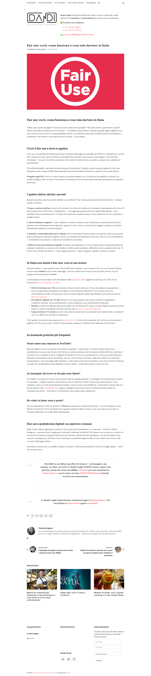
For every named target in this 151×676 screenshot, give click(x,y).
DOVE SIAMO (60, 3)
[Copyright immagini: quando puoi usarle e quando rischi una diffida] (33, 549)
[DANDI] (42, 19)
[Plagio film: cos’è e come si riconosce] (75, 579)
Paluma (68, 673)
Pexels (56, 388)
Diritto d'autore (98, 500)
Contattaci (83, 470)
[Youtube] (68, 659)
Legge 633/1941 (78, 280)
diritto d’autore (49, 473)
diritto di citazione (39, 297)
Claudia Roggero (45, 528)
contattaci (92, 503)
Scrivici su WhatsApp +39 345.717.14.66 (78, 35)
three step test (68, 320)
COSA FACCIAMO (45, 3)
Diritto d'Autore (41, 49)
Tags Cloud (52, 673)
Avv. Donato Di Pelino (73, 30)
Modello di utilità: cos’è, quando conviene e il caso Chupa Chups (109, 594)
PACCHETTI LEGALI (76, 3)
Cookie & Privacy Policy (41, 673)
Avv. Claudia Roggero (73, 27)
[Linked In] (62, 659)
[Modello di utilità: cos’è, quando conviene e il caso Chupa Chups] (109, 579)
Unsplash (48, 388)
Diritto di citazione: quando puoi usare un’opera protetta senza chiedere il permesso (96, 553)
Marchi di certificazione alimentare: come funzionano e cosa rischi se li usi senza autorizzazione (41, 596)
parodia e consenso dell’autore (88, 309)
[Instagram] (74, 659)
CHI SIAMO (31, 3)
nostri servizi (73, 503)
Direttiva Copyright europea (47, 283)
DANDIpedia (91, 3)
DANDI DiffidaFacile (89, 473)
